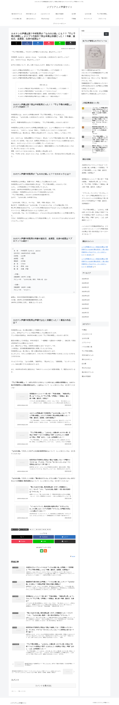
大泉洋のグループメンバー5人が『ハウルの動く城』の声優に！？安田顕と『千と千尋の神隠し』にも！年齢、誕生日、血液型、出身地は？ (95, 169)
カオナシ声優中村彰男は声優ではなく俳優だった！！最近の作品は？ (40, 96)
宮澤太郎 (90, 266)
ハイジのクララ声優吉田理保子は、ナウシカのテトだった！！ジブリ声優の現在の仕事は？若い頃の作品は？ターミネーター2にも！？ (95, 230)
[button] (70, 43)
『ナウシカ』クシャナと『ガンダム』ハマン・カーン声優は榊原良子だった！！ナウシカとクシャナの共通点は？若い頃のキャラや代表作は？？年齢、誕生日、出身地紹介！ (95, 198)
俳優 (45, 529)
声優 (50, 529)
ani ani (89, 255)
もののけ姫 (15, 529)
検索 (83, 31)
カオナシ (33, 529)
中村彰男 (39, 529)
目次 (41, 85)
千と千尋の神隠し (24, 529)
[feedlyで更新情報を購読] (41, 550)
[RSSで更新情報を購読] (45, 550)
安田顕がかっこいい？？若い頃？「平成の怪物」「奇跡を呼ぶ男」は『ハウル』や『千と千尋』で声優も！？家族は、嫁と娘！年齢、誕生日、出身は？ (95, 183)
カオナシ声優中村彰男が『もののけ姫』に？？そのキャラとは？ (38, 91)
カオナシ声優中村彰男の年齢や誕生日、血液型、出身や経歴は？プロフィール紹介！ (44, 93)
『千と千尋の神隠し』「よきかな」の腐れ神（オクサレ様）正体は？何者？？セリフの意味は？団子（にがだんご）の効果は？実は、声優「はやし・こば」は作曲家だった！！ (95, 215)
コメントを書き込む (43, 686)
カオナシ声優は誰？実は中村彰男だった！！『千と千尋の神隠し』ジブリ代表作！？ (44, 88)
